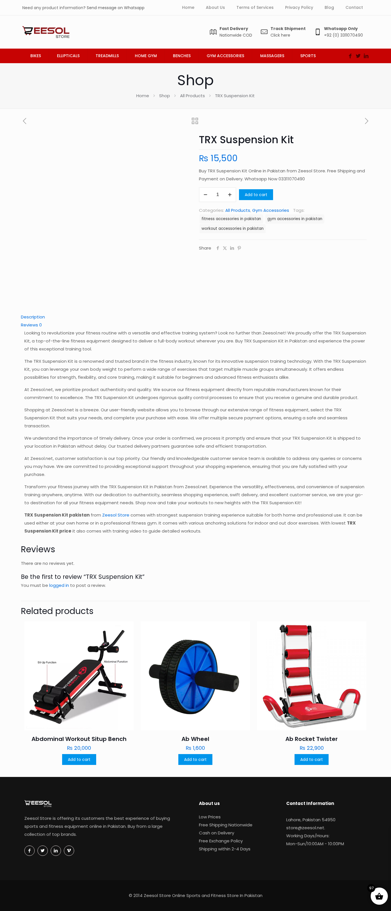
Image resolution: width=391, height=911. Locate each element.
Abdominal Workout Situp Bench (79, 739)
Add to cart (256, 195)
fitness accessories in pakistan (231, 219)
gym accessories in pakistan (294, 219)
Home (142, 96)
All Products (192, 96)
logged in (59, 585)
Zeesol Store (115, 515)
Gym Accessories (270, 210)
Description (33, 317)
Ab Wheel (195, 739)
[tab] (195, 317)
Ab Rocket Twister (311, 739)
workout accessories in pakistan (233, 228)
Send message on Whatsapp (116, 8)
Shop (164, 96)
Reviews (31, 325)
